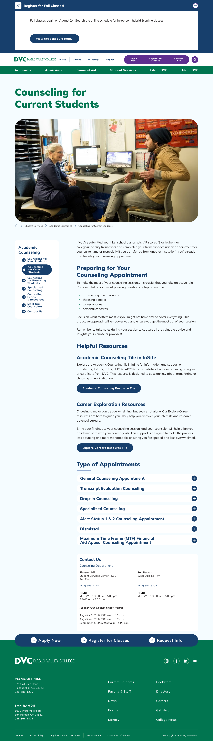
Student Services (34, 225)
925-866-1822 (24, 718)
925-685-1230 (24, 691)
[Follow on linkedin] (186, 661)
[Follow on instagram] (167, 661)
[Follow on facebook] (176, 661)
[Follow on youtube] (195, 661)
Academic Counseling (60, 225)
